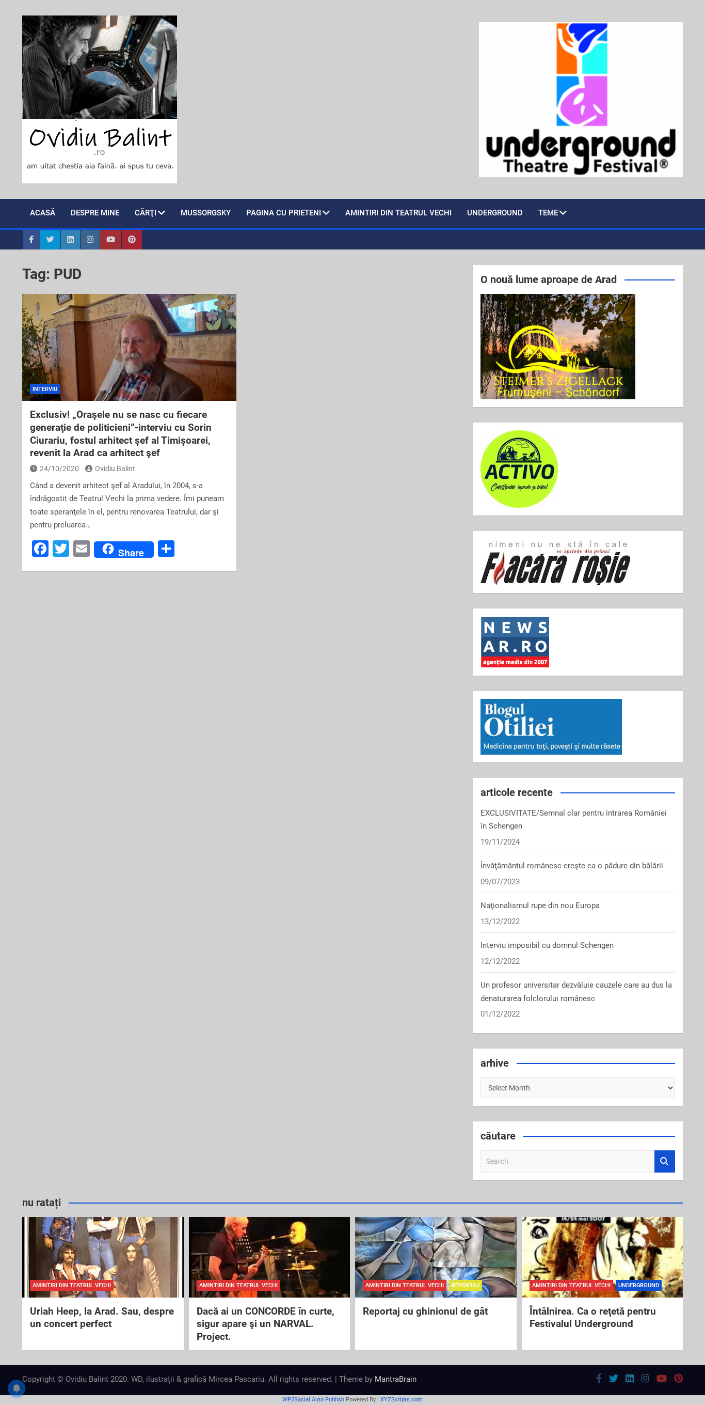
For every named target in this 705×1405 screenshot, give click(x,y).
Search (664, 1161)
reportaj (465, 1285)
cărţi (145, 212)
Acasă (42, 212)
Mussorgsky (206, 212)
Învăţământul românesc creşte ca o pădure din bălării (571, 865)
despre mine (95, 212)
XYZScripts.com (401, 1399)
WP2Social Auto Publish (313, 1399)
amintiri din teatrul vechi (72, 1285)
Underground (495, 212)
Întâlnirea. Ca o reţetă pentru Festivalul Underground (593, 1317)
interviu (45, 389)
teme (548, 212)
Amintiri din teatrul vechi (398, 212)
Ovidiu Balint (115, 468)
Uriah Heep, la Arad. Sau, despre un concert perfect (102, 1317)
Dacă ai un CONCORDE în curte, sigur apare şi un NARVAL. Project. (265, 1323)
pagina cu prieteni (283, 212)
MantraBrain (395, 1379)
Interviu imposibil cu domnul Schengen (547, 945)
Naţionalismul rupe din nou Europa (540, 905)
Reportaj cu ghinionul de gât (425, 1311)
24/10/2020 (59, 468)
